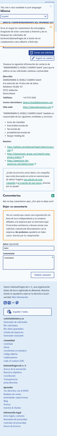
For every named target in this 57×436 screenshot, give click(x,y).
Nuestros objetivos (13, 372)
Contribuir (8, 344)
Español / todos (20, 312)
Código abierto (10, 354)
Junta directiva (10, 382)
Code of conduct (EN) (14, 361)
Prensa (7, 404)
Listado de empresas (13, 332)
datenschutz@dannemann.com (38, 102)
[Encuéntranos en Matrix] (13, 302)
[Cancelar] (51, 6)
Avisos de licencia (12, 426)
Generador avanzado (13, 335)
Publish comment (42, 275)
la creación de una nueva (29, 183)
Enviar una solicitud (43, 52)
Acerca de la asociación (15, 369)
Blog (6, 401)
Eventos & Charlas (12, 408)
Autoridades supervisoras (16, 397)
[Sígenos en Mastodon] (17, 302)
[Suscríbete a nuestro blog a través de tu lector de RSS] (5, 302)
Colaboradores (10, 357)
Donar (6, 347)
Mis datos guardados (14, 329)
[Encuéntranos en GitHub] (9, 302)
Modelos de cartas (12, 394)
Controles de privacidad (15, 423)
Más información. (20, 297)
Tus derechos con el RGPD (16, 391)
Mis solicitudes (11, 325)
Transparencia (10, 379)
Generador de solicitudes (15, 322)
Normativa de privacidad (15, 419)
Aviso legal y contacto (14, 416)
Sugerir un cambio (44, 58)
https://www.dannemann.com (37, 107)
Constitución (10, 376)
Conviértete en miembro (15, 350)
